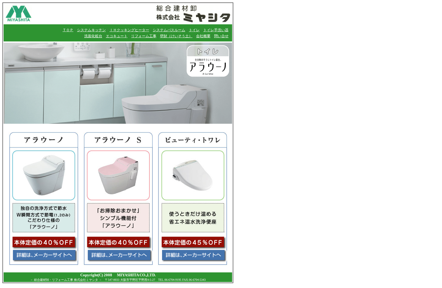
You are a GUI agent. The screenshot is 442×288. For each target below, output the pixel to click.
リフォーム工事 (143, 36)
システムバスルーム (169, 30)
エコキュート (116, 36)
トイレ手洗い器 (216, 30)
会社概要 (203, 36)
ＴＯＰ (68, 30)
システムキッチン (91, 30)
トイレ (194, 30)
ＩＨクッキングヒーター (129, 30)
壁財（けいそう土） (176, 36)
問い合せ (221, 36)
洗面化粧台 (93, 36)
